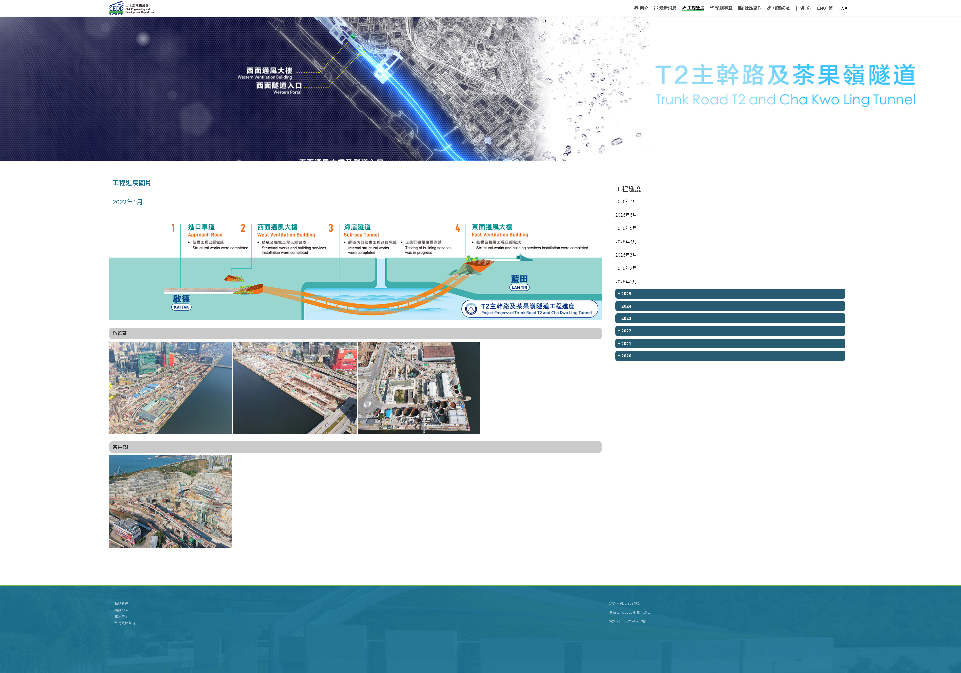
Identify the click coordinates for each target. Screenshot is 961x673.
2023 (624, 318)
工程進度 (695, 8)
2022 (624, 331)
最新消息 (667, 8)
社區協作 (752, 8)
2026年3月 (626, 254)
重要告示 (121, 616)
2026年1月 (626, 281)
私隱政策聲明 (124, 622)
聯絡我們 (121, 603)
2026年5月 (626, 228)
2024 (624, 306)
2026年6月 (626, 214)
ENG (821, 8)
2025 (624, 293)
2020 (624, 356)
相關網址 (780, 8)
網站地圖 (121, 610)
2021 (624, 343)
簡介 (643, 8)
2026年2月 (626, 268)
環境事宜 (723, 8)
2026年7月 (626, 201)
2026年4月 (626, 241)
